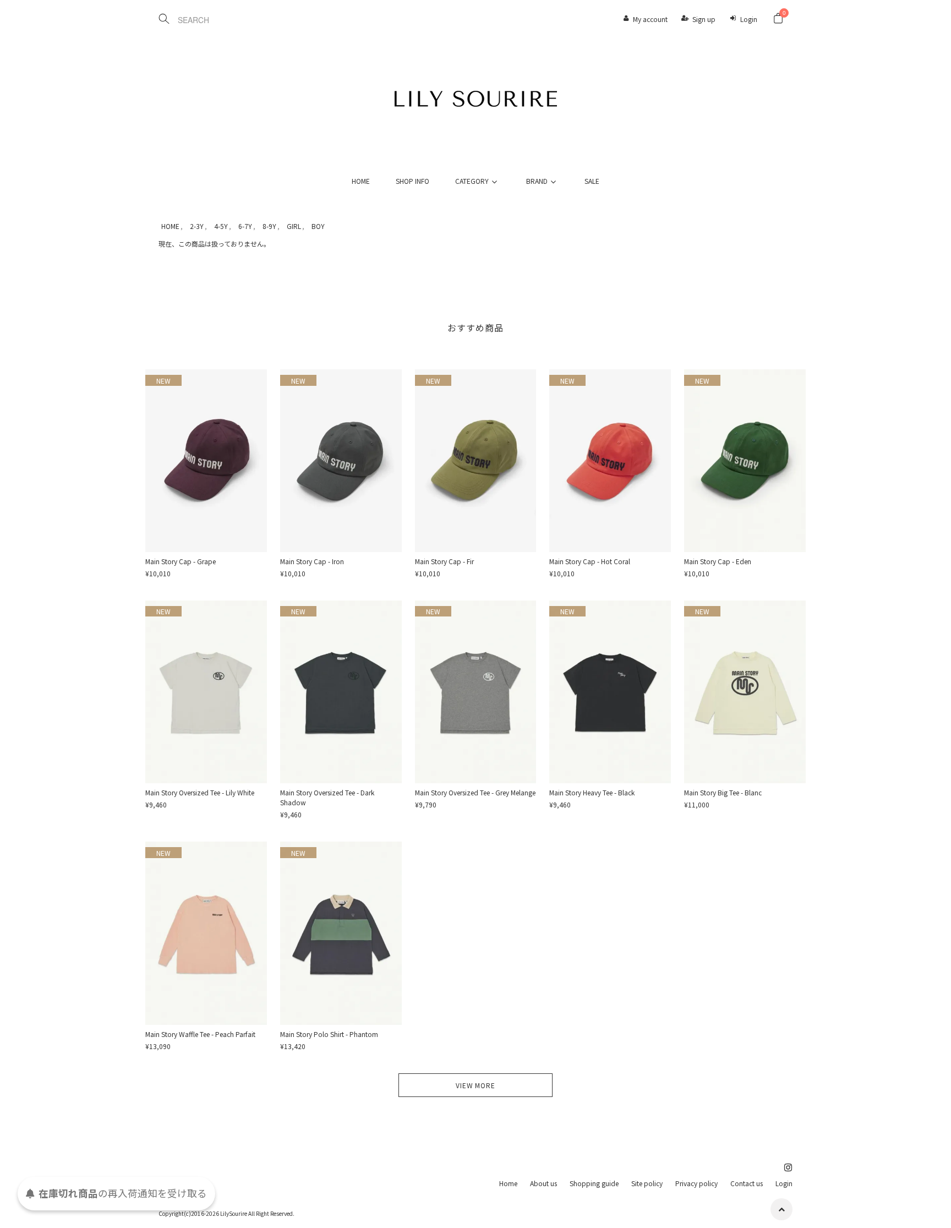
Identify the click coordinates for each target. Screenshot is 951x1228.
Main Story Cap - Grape (180, 561)
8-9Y (269, 226)
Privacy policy (696, 1183)
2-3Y (197, 226)
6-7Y (245, 226)
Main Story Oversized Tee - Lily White (199, 792)
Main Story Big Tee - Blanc (723, 792)
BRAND (537, 180)
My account (650, 19)
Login (748, 19)
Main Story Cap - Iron (312, 561)
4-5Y (221, 226)
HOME (361, 180)
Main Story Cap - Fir (444, 561)
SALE (591, 180)
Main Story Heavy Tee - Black (592, 792)
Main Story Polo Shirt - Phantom (329, 1034)
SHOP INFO (412, 180)
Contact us (746, 1183)
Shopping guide (594, 1183)
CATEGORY (472, 180)
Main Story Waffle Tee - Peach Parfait (200, 1034)
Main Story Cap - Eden (717, 561)
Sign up (703, 19)
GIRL (294, 226)
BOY (318, 226)
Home (508, 1183)
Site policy (647, 1183)
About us (543, 1183)
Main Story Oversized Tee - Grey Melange (475, 792)
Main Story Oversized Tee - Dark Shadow (327, 797)
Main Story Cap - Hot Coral (589, 561)
